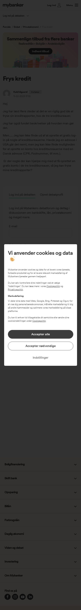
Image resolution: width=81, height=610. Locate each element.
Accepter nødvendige (40, 346)
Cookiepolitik (53, 286)
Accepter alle (40, 334)
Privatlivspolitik (15, 289)
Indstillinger (40, 357)
